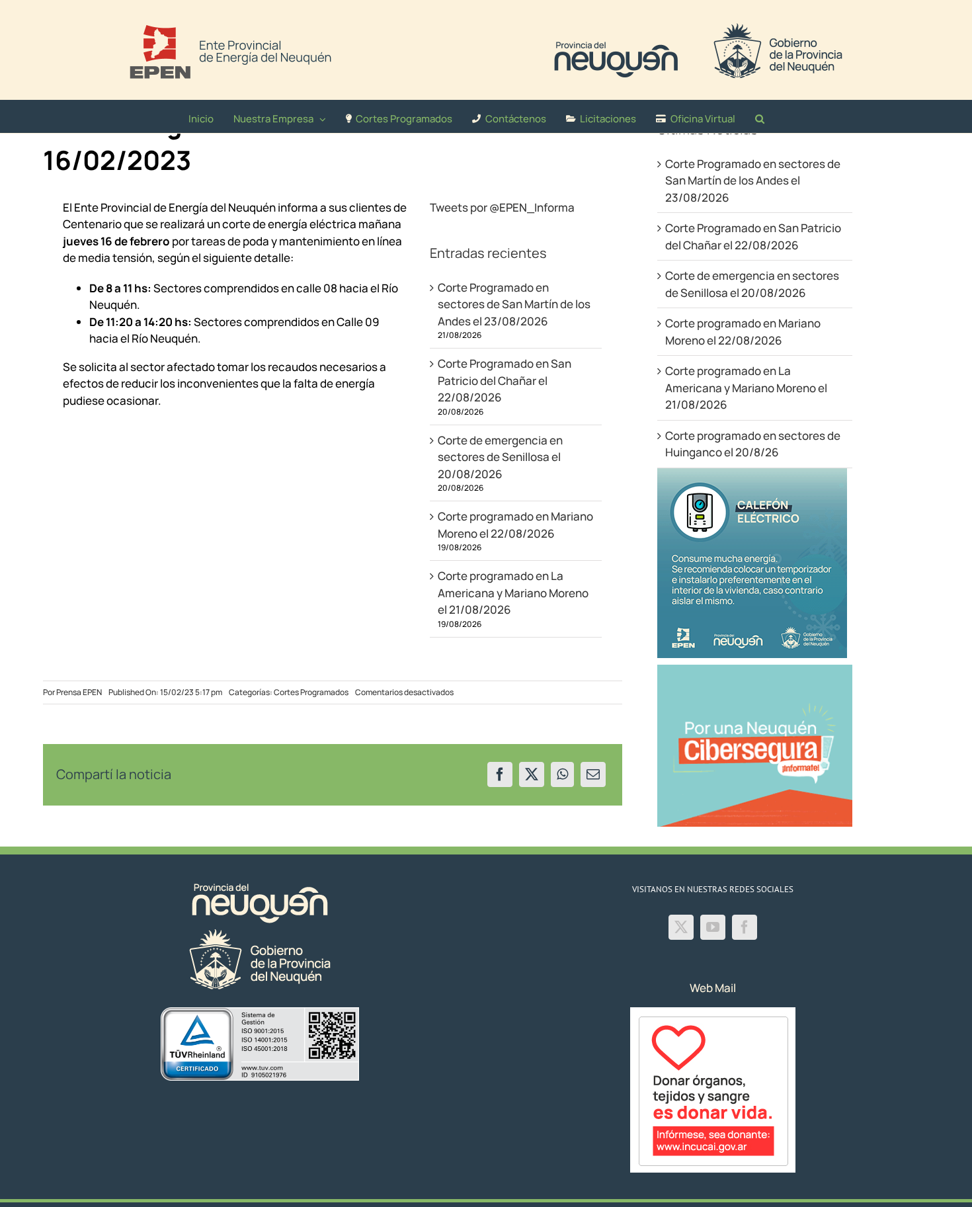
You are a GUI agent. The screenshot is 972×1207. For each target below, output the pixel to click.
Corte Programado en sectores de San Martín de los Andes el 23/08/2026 (514, 304)
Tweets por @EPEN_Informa (502, 207)
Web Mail (713, 987)
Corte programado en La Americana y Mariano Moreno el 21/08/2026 (513, 592)
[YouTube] (712, 927)
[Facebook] (500, 774)
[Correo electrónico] (593, 774)
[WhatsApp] (562, 774)
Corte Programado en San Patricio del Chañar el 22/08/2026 (504, 380)
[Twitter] (681, 927)
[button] (759, 116)
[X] (531, 774)
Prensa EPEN (79, 692)
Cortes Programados (311, 692)
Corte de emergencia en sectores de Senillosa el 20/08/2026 (500, 457)
